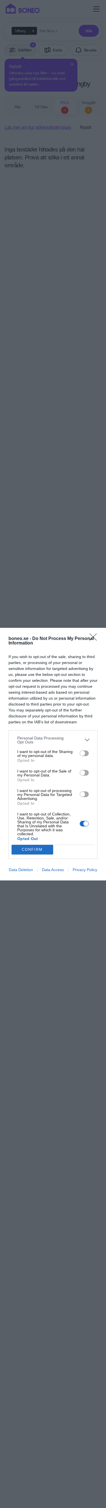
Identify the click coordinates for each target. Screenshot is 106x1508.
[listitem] (53, 740)
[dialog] (53, 754)
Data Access (53, 869)
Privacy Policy (85, 869)
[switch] (84, 753)
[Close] (95, 638)
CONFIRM (32, 849)
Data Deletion (21, 869)
